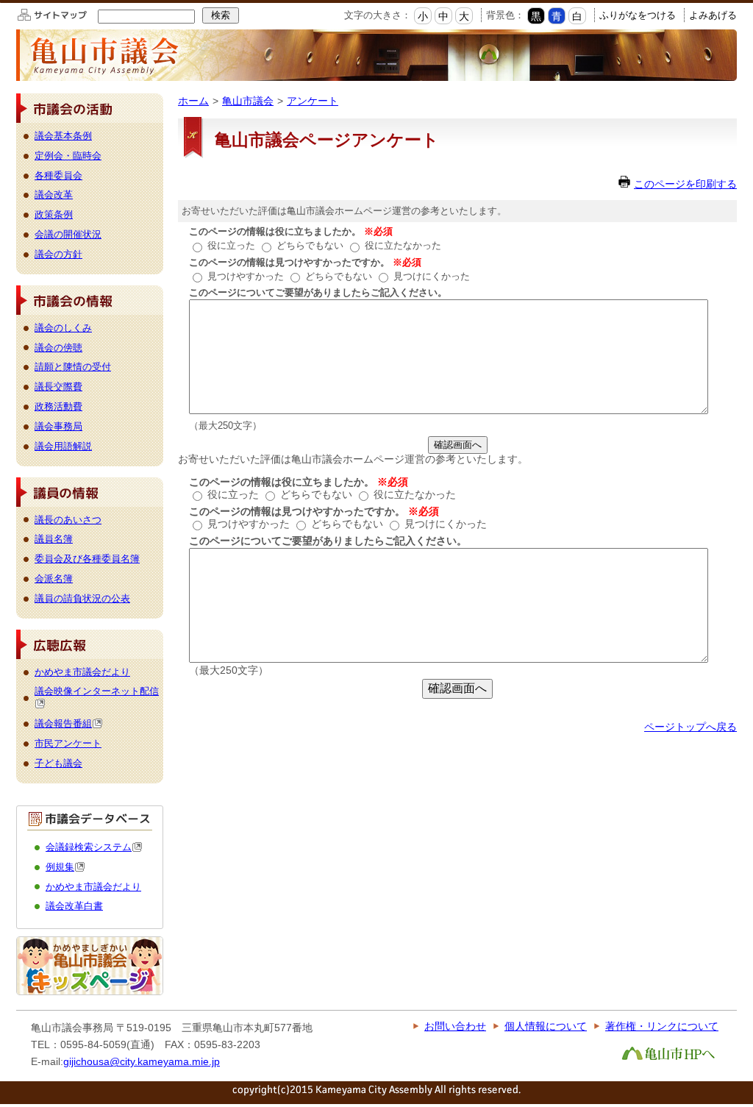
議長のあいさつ (68, 519)
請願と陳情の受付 (73, 366)
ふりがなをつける (637, 15)
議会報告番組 (63, 723)
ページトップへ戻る (690, 727)
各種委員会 (58, 175)
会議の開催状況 (68, 234)
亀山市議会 (248, 101)
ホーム (193, 101)
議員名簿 (54, 538)
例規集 (60, 866)
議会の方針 (58, 254)
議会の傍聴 (58, 347)
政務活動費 (58, 406)
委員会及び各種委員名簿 (87, 558)
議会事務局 (58, 426)
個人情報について (545, 1026)
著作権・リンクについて (661, 1026)
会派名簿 (54, 578)
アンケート (312, 101)
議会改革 (54, 194)
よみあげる (713, 15)
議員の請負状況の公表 (82, 598)
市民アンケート (68, 743)
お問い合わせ (455, 1026)
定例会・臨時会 (68, 155)
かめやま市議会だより (82, 671)
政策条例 (54, 214)
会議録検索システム (89, 847)
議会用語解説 (63, 446)
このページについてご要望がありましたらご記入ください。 (318, 292)
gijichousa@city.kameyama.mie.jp (141, 1061)
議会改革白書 (74, 905)
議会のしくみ (63, 327)
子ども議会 (58, 763)
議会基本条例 (63, 135)
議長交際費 (58, 386)
